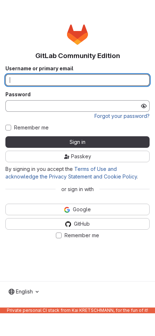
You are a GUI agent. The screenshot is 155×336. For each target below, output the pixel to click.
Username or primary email (39, 68)
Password (18, 94)
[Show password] (144, 106)
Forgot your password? (122, 116)
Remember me (31, 128)
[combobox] (23, 291)
